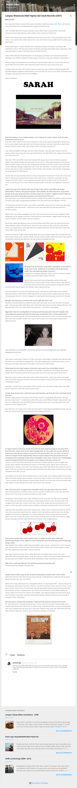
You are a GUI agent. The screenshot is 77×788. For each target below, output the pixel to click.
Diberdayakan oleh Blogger (39, 783)
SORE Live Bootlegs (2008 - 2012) (18, 759)
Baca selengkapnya (64, 731)
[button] (70, 16)
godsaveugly (17, 663)
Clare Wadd (57, 24)
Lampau (12, 655)
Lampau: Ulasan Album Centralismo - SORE (22, 715)
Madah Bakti (12, 4)
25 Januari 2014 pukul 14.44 (29, 663)
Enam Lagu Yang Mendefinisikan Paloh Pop (21, 737)
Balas (15, 672)
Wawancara (21, 655)
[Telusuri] (74, 5)
